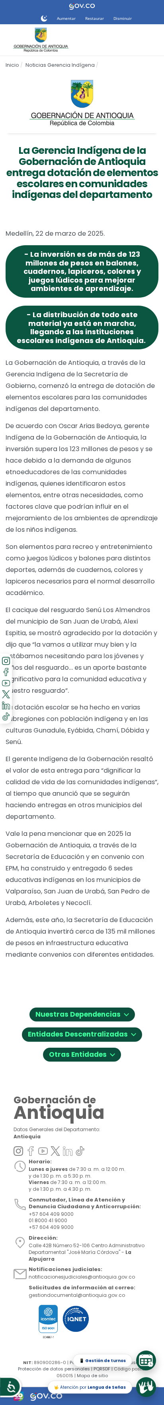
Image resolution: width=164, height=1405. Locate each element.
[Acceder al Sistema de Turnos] (146, 1360)
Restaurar (94, 18)
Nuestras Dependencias (82, 1013)
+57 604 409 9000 (51, 1227)
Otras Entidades (82, 1053)
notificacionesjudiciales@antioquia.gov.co (82, 1276)
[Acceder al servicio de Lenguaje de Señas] (146, 1387)
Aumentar (66, 18)
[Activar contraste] (44, 18)
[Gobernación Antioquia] (40, 40)
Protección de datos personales (54, 1369)
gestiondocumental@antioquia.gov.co (77, 1295)
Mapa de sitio (92, 1375)
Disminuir (122, 18)
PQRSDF (102, 1369)
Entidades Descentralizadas (82, 1033)
